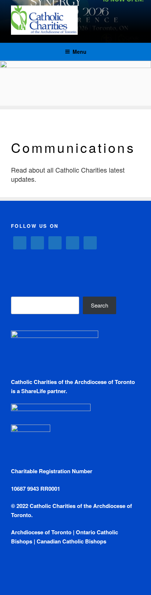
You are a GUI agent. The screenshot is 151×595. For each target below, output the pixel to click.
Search (99, 305)
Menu (79, 51)
